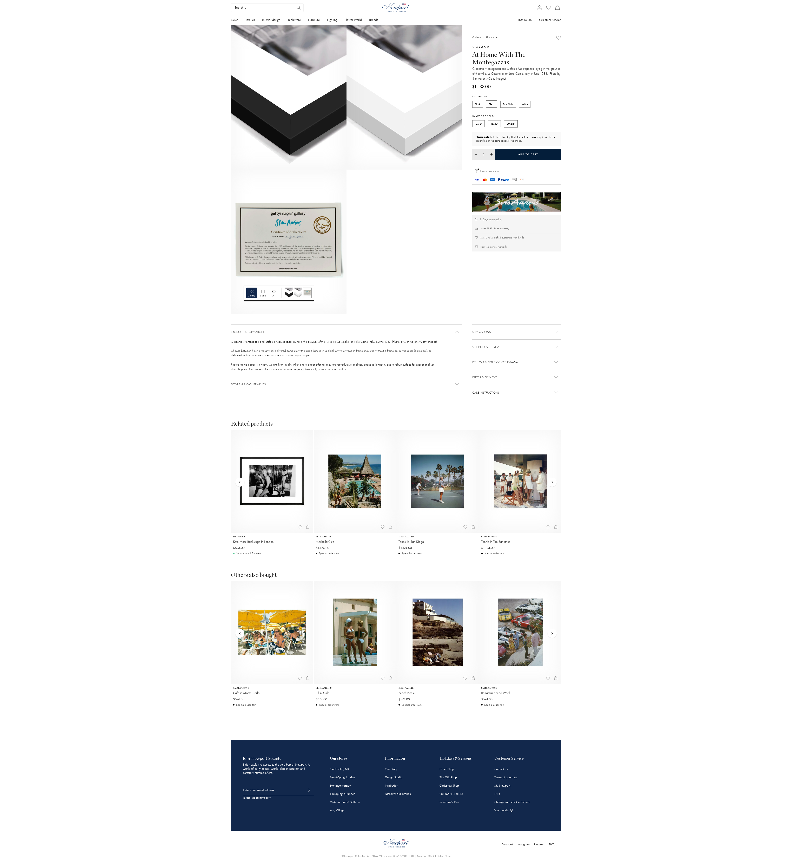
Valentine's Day (449, 802)
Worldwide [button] (501, 810)
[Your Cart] (557, 8)
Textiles (250, 20)
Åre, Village (337, 810)
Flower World (353, 20)
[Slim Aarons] (516, 202)
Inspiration (525, 20)
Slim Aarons (492, 37)
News (234, 20)
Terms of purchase (505, 777)
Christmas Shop (449, 786)
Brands (373, 20)
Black (477, 104)
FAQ (497, 794)
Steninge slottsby (340, 786)
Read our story (501, 228)
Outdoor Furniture (451, 794)
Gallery (476, 37)
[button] (346, 332)
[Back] (240, 474)
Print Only (508, 104)
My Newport (502, 786)
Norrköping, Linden (342, 777)
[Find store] (299, 7)
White (525, 104)
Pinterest (539, 844)
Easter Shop (447, 769)
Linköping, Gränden (342, 794)
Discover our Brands (398, 794)
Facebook (507, 844)
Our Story (391, 769)
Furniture (314, 20)
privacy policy (263, 797)
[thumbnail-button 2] (298, 293)
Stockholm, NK (339, 769)
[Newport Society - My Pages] (539, 7)
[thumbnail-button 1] (289, 293)
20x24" (511, 123)
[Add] (558, 37)
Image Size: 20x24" (483, 116)
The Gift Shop (448, 777)
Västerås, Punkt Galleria (345, 802)
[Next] (552, 474)
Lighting (332, 20)
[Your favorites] (548, 8)
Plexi (491, 104)
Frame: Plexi (479, 96)
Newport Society (266, 758)
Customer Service (550, 20)
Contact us (501, 769)
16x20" (494, 123)
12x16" (478, 123)
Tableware (294, 20)
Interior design (271, 20)
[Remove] (475, 154)
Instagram (523, 844)
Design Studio (393, 777)
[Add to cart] (308, 527)
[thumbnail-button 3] (307, 293)
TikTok (553, 844)
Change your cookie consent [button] (512, 802)
